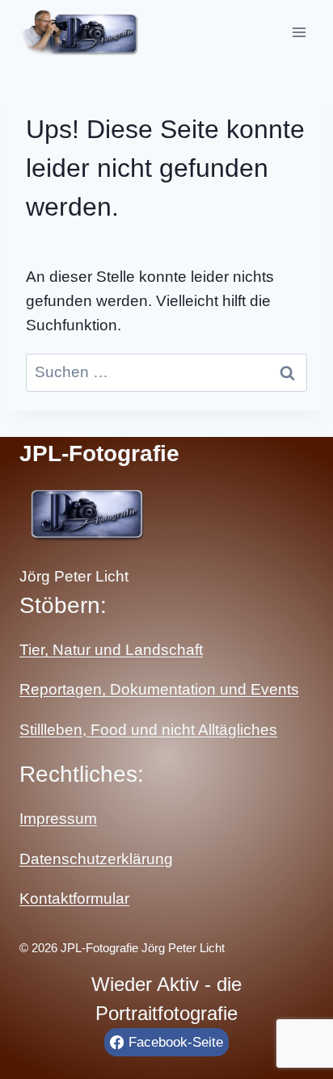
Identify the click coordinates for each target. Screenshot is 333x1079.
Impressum (58, 818)
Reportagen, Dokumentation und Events (159, 689)
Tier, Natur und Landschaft (111, 649)
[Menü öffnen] (299, 31)
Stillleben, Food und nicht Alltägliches (148, 729)
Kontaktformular (74, 898)
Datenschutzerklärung (96, 858)
